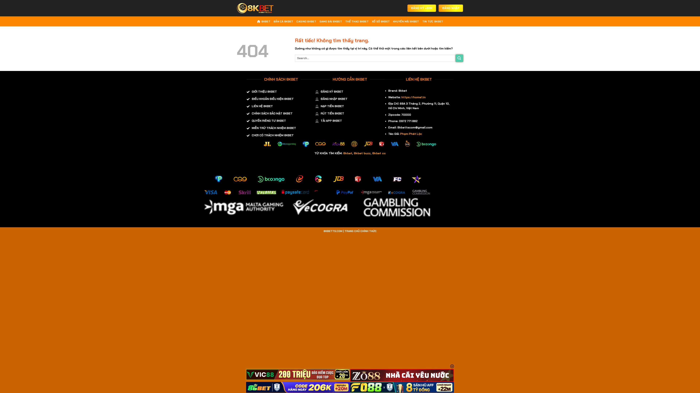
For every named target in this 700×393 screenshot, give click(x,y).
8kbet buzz (362, 153)
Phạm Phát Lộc (411, 134)
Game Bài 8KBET (331, 21)
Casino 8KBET (306, 21)
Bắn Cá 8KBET (283, 21)
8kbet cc (379, 153)
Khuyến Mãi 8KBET (406, 21)
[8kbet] (255, 8)
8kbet (347, 153)
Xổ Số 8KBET (381, 21)
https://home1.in (413, 97)
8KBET (265, 21)
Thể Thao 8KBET (357, 21)
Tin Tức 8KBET (432, 21)
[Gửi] (459, 58)
